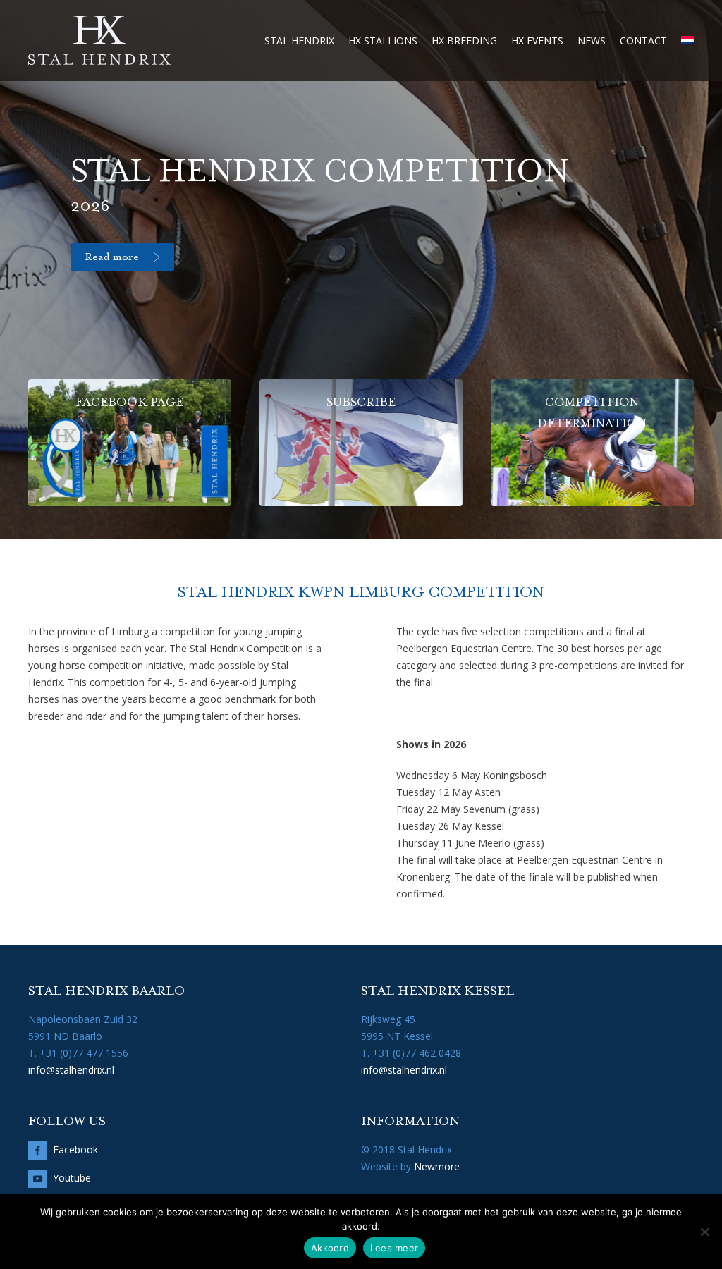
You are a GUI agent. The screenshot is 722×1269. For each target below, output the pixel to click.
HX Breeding (464, 40)
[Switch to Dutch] (687, 40)
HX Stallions (382, 40)
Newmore (437, 1166)
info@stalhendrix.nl (71, 1070)
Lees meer (394, 1247)
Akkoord (330, 1247)
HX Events (537, 40)
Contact (643, 40)
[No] (704, 1232)
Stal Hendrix (299, 40)
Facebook (75, 1149)
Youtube (72, 1177)
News (591, 40)
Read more (112, 257)
